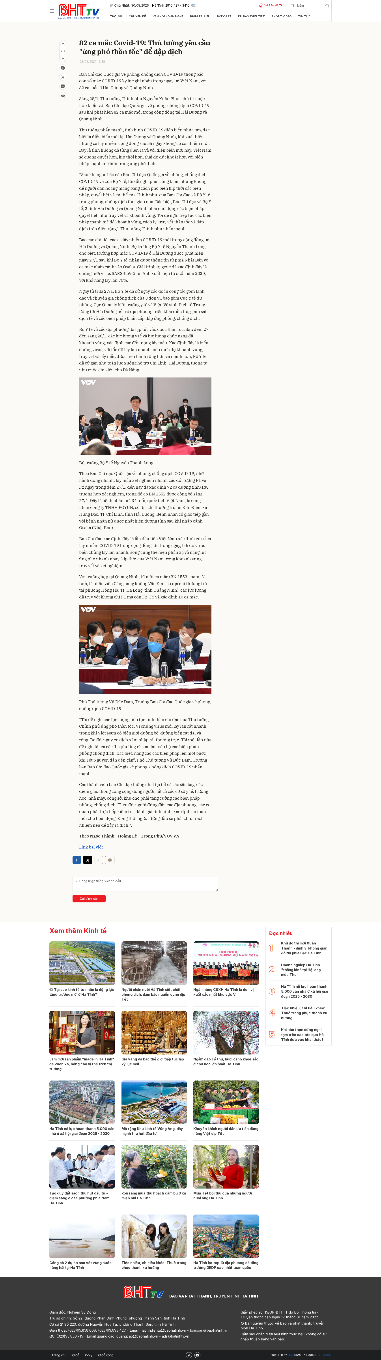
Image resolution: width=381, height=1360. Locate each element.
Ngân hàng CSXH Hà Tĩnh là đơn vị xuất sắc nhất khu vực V (223, 992)
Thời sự (116, 16)
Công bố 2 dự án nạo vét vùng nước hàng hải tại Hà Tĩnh (80, 1265)
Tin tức (304, 16)
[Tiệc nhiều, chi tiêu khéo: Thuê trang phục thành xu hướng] (154, 1236)
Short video (281, 16)
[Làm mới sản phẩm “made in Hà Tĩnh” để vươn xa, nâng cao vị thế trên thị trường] (82, 1033)
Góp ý (88, 1355)
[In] (109, 860)
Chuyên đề (137, 16)
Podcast (224, 16)
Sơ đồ (75, 1355)
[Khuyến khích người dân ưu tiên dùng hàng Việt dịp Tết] (226, 1102)
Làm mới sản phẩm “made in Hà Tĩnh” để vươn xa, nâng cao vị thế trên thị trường (81, 1064)
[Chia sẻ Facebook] (62, 67)
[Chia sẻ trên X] (62, 77)
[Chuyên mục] (52, 11)
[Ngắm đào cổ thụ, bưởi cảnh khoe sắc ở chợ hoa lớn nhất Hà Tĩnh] (226, 1033)
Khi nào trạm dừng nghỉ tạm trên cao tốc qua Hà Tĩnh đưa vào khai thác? (302, 1034)
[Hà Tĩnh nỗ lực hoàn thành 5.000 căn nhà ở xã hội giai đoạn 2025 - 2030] (82, 1102)
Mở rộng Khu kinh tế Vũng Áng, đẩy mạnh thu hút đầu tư (152, 1131)
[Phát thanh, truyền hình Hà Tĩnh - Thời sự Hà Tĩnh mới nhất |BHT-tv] (79, 10)
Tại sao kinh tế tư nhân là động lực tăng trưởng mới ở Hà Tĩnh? (81, 992)
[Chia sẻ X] (87, 860)
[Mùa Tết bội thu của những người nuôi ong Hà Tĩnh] (226, 1167)
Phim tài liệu (200, 16)
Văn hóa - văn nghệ (168, 16)
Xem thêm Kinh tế (78, 931)
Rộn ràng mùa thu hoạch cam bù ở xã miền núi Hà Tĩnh (153, 1195)
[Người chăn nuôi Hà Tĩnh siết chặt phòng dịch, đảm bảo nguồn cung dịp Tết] (154, 963)
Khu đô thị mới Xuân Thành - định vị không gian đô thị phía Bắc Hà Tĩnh (304, 948)
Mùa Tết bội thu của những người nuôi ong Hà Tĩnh (222, 1195)
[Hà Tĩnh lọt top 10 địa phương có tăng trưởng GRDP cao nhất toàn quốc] (226, 1236)
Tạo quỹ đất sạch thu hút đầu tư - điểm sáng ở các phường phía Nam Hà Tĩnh (79, 1198)
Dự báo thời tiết (251, 16)
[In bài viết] (62, 95)
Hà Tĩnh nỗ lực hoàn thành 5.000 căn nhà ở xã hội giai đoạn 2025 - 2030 (81, 1131)
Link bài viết (91, 847)
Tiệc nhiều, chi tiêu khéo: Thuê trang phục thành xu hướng (153, 1265)
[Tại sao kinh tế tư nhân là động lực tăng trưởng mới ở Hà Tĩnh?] (82, 963)
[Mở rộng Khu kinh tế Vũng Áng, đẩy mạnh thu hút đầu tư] (154, 1102)
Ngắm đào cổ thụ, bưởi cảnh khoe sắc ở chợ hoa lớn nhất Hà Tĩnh (225, 1061)
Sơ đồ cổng (105, 1355)
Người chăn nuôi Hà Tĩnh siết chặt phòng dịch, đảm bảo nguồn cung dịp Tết (153, 994)
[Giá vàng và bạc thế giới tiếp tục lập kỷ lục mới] (154, 1033)
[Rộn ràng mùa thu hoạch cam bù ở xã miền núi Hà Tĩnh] (154, 1167)
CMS (294, 1355)
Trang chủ (59, 1355)
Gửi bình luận (89, 898)
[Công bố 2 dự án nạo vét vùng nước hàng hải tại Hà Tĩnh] (82, 1236)
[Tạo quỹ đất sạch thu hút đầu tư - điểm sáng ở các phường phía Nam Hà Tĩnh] (82, 1167)
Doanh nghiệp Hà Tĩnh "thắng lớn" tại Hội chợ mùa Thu (301, 970)
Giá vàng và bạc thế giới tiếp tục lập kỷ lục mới (152, 1061)
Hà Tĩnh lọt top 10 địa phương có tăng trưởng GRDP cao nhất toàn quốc (225, 1265)
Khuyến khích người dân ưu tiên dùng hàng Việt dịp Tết (225, 1131)
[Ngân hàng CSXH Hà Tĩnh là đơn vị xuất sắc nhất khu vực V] (226, 963)
